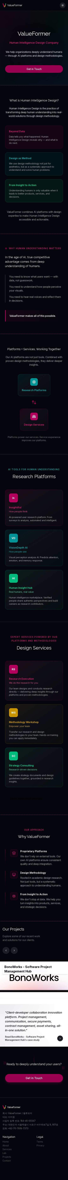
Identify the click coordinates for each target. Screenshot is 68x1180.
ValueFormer (12, 5)
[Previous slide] (6, 950)
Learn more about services (26, 798)
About (6, 1145)
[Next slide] (14, 950)
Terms (40, 1141)
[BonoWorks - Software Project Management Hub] (19, 1038)
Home (6, 1141)
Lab (4, 1153)
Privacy (40, 1145)
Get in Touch (34, 69)
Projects (7, 1156)
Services (7, 1149)
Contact (7, 1160)
